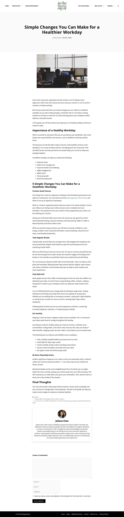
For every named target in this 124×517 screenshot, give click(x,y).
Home (7, 6)
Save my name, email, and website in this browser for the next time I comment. (62, 496)
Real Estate (98, 6)
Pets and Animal (83, 6)
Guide (36, 397)
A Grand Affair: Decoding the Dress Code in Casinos (49, 399)
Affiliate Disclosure (77, 514)
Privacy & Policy (103, 514)
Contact (86, 514)
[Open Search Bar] (118, 5)
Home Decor (16, 6)
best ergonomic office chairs (76, 198)
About (68, 514)
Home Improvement (31, 6)
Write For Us (93, 514)
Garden (109, 6)
